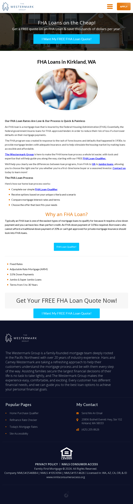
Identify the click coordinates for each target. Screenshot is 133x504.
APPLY (123, 6)
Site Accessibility (19, 433)
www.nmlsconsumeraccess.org (65, 477)
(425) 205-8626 (90, 429)
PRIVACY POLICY (46, 464)
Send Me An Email (92, 413)
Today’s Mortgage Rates (24, 427)
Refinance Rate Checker (23, 420)
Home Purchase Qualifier (24, 413)
